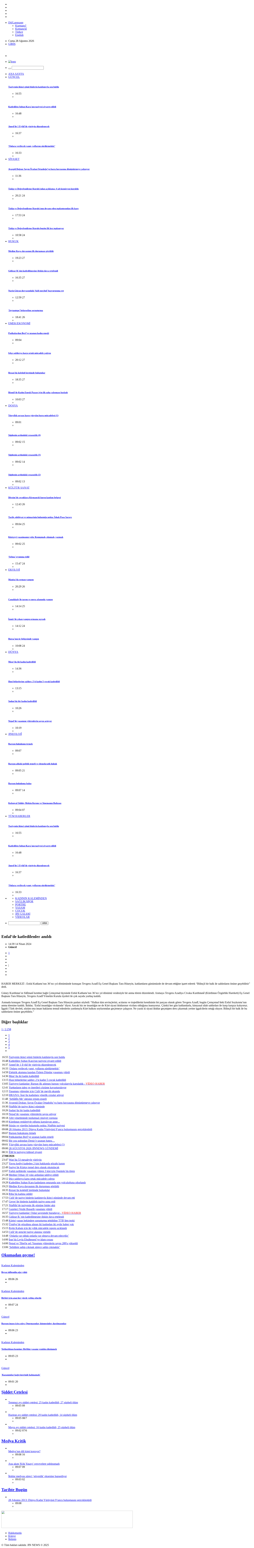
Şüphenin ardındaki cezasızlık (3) (24, 455)
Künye (12, 1536)
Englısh (19, 35)
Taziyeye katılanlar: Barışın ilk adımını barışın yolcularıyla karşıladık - (57, 1083)
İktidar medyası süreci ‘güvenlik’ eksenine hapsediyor (37, 1476)
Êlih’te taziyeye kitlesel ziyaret (25, 1152)
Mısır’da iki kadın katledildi (22, 661)
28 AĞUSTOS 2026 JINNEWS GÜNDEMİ (33, 1148)
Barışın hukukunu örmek (20, 744)
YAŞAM (20, 907)
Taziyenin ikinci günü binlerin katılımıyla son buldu (33, 87)
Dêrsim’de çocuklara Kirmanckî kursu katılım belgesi (34, 497)
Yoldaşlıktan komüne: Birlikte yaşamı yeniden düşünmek (29, 1349)
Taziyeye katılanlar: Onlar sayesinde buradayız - (45, 1212)
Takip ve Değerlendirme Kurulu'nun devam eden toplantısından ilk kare (43, 208)
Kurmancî (20, 25)
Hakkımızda (15, 1532)
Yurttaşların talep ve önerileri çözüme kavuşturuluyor (37, 1087)
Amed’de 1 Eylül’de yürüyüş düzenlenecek (28, 126)
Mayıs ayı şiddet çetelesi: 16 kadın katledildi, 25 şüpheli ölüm (41, 1427)
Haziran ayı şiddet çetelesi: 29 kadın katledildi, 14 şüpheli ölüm (42, 1414)
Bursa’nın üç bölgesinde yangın (23, 639)
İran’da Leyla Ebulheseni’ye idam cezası (31, 1239)
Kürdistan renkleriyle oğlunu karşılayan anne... (34, 1121)
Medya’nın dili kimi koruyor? (24, 1451)
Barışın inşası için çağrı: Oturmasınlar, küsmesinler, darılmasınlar (33, 1323)
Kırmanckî (21, 28)
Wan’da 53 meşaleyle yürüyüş (25, 1159)
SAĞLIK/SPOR (24, 901)
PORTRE (20, 904)
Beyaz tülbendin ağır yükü (14, 1272)
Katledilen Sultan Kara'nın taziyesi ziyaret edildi (32, 106)
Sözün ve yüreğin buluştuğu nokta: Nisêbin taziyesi (37, 1125)
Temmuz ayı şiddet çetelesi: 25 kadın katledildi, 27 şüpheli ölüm (43, 1402)
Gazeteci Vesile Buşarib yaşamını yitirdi (30, 1209)
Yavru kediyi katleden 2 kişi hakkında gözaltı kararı (37, 1163)
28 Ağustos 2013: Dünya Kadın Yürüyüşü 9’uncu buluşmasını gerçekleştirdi (50, 1129)
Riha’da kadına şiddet (20, 1193)
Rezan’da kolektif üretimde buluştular (26, 372)
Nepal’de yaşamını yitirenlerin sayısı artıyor (30, 721)
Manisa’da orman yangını (21, 579)
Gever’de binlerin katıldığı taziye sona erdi (32, 1201)
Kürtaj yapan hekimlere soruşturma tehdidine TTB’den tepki (42, 1220)
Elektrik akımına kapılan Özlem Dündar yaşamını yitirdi (39, 1072)
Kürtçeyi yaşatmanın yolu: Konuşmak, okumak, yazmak (35, 537)
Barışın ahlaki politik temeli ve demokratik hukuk (32, 763)
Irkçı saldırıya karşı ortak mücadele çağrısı (29, 353)
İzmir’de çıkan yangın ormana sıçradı (26, 619)
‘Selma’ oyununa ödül (18, 556)
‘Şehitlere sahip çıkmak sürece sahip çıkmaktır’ (34, 1247)
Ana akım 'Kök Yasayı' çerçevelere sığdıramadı (34, 1463)
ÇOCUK (20, 910)
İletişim (12, 1539)
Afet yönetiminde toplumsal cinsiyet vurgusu (33, 1117)
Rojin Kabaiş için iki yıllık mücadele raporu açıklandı (38, 1228)
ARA (44, 923)
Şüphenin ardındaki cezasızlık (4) (24, 435)
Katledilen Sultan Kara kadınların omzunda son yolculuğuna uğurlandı (47, 1182)
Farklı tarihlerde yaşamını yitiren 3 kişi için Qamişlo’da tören (42, 1171)
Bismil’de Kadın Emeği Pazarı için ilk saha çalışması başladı (38, 392)
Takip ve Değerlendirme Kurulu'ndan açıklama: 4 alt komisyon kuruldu (43, 188)
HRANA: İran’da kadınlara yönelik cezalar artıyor (36, 1095)
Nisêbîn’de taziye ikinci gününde (27, 1106)
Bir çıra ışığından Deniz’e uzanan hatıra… (32, 1140)
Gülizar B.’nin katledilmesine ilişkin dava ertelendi (33, 271)
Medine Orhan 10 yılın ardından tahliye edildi (34, 1174)
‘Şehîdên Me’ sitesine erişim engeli (28, 1098)
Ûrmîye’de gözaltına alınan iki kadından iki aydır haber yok (41, 1224)
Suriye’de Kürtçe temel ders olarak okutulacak (34, 1167)
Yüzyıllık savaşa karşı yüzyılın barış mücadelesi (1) (33, 415)
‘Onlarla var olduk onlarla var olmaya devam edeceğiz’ (39, 1235)
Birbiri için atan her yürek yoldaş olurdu (21, 1298)
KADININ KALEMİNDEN (31, 898)
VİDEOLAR (22, 916)
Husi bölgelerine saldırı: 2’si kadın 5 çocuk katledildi (34, 681)
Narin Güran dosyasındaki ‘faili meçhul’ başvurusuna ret (36, 290)
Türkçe (19, 31)
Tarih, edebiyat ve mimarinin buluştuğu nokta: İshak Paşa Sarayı (40, 517)
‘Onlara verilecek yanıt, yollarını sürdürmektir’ (31, 146)
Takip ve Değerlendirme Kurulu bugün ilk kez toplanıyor (36, 228)
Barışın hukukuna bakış (19, 783)
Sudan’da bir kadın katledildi (22, 701)
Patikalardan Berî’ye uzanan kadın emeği (28, 333)
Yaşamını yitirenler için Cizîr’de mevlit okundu (34, 1091)
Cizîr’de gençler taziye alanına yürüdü (29, 1231)
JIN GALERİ (22, 913)
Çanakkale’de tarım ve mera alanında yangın (30, 599)
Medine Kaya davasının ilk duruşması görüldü (31, 251)
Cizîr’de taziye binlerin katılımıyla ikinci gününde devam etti (42, 1197)
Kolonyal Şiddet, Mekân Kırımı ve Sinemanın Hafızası (34, 803)
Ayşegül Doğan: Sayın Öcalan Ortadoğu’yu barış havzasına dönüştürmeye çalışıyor (49, 169)
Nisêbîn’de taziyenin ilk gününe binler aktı (32, 1205)
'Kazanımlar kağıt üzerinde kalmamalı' (20, 1375)
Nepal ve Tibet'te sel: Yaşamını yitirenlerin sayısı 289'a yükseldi (43, 1243)
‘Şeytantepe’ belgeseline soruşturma (25, 310)
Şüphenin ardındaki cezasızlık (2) (24, 474)
